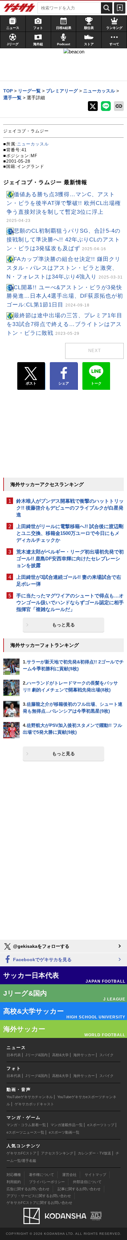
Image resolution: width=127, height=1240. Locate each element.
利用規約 (14, 1182)
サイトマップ (95, 1175)
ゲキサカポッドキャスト (34, 1104)
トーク (96, 383)
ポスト (31, 383)
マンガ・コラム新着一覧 (26, 1125)
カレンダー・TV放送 (94, 1153)
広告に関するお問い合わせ (28, 1189)
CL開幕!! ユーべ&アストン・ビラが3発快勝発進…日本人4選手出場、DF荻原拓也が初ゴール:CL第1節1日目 (65, 296)
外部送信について (87, 1182)
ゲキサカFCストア (21, 1153)
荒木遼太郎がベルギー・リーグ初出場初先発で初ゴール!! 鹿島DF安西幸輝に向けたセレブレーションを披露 (70, 558)
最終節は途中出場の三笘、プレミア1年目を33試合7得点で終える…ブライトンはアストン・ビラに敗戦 (64, 324)
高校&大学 (60, 1055)
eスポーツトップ (100, 1125)
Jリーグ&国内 (36, 1055)
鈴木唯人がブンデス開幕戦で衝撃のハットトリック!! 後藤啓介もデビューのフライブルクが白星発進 (70, 507)
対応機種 (14, 1175)
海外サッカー (84, 1055)
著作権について (41, 1175)
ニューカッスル (33, 144)
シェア (63, 383)
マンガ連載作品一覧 (66, 1125)
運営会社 (69, 1175)
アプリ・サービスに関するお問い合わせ (39, 1196)
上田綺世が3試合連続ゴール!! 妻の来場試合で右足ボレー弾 (68, 580)
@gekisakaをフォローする (40, 946)
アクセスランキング (57, 1153)
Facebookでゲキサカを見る (42, 959)
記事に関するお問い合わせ (79, 1189)
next (94, 350)
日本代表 (14, 1055)
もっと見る (63, 624)
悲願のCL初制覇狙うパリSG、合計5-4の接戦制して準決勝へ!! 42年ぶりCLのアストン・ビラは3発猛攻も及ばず (63, 240)
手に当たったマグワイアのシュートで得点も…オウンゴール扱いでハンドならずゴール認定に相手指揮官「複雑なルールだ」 (70, 602)
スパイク (106, 1055)
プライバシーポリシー (47, 1182)
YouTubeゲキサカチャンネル (30, 1097)
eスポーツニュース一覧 (25, 1132)
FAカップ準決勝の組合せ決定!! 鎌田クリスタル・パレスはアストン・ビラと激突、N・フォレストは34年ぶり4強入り (65, 268)
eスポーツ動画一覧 (64, 1132)
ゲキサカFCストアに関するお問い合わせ (39, 1203)
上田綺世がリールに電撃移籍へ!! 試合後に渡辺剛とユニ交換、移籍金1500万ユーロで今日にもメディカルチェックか (69, 533)
